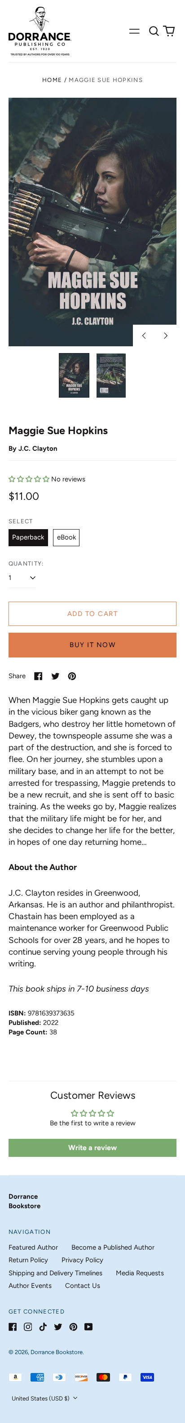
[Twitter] (58, 1327)
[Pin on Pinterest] (72, 676)
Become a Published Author (112, 1247)
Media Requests (140, 1273)
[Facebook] (13, 1327)
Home (52, 80)
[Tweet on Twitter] (55, 676)
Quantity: (26, 563)
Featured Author (33, 1247)
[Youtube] (88, 1327)
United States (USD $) (41, 1398)
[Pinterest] (73, 1327)
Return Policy (28, 1260)
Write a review (92, 1147)
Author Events (30, 1286)
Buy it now (92, 645)
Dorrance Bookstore (57, 1352)
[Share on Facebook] (38, 676)
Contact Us (82, 1286)
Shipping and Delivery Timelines (55, 1273)
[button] (154, 31)
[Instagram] (28, 1327)
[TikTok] (43, 1327)
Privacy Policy (82, 1260)
